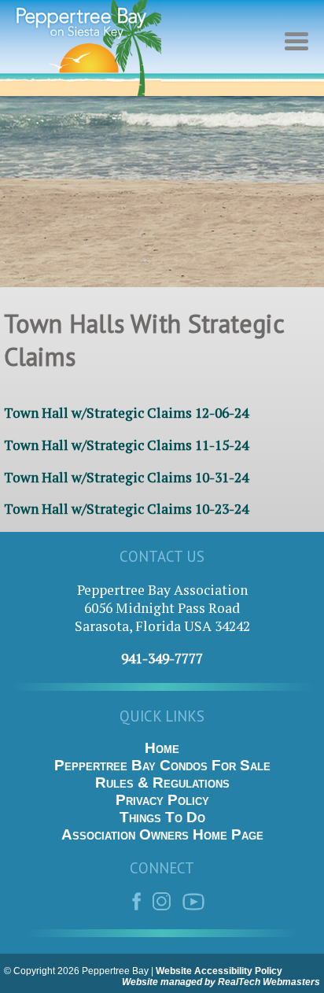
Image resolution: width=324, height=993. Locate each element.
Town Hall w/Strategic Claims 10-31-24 (126, 477)
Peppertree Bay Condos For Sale (162, 765)
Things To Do (162, 817)
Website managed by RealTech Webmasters (221, 981)
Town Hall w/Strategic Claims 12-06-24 (126, 413)
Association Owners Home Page (162, 834)
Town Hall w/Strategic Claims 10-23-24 (126, 509)
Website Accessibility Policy (219, 970)
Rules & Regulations (162, 782)
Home (162, 748)
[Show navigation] (300, 51)
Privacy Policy (162, 800)
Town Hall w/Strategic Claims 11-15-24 (126, 445)
